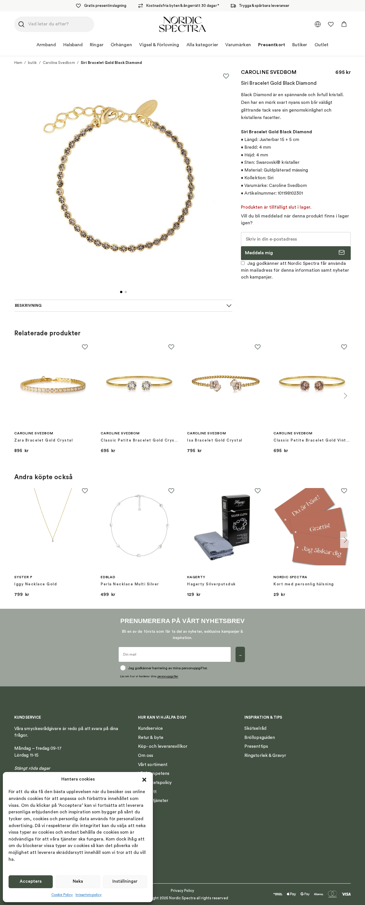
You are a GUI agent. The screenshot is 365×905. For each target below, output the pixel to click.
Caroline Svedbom (59, 63)
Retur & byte (150, 737)
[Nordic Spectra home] (182, 24)
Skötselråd (255, 728)
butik (32, 63)
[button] (144, 780)
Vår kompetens (153, 773)
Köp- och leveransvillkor (162, 746)
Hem (18, 63)
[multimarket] (317, 24)
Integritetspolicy (89, 894)
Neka (78, 881)
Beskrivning (28, 306)
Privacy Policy (182, 890)
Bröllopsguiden (259, 737)
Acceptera (31, 881)
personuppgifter (167, 676)
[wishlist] (330, 24)
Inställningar (124, 881)
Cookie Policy (62, 894)
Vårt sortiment (152, 764)
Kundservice (150, 728)
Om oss (145, 755)
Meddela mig (259, 253)
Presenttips (256, 746)
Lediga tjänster (153, 800)
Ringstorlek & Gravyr (265, 755)
